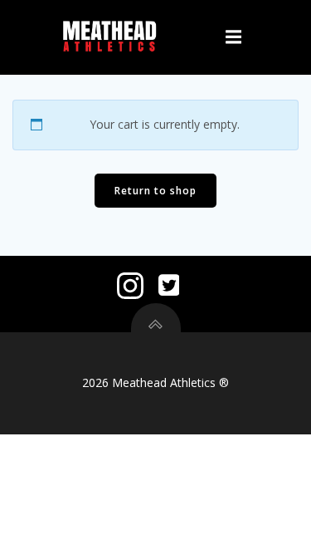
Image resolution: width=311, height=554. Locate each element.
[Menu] (233, 37)
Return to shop (155, 191)
